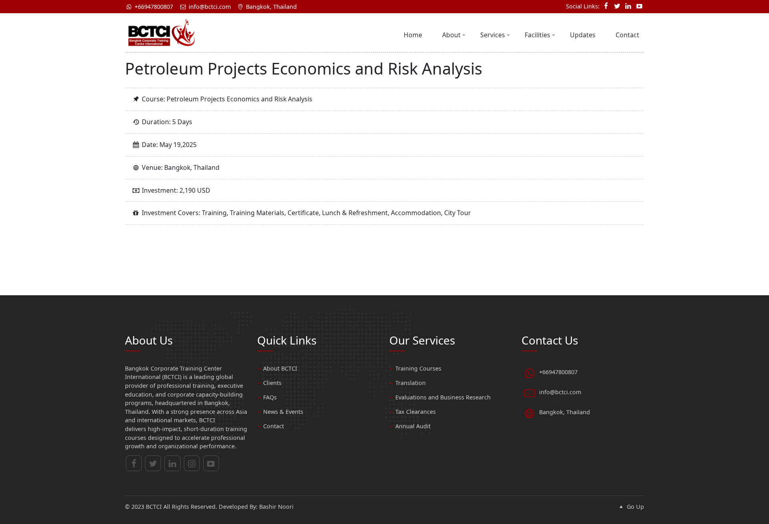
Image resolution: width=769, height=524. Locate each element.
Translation (410, 383)
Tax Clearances (415, 411)
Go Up (634, 506)
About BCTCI (280, 368)
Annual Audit (413, 426)
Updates (583, 34)
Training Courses (418, 368)
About (451, 34)
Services (492, 34)
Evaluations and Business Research (443, 397)
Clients (272, 383)
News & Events (283, 411)
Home (413, 34)
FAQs (270, 397)
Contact (627, 34)
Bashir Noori (276, 506)
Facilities (537, 34)
